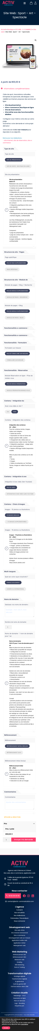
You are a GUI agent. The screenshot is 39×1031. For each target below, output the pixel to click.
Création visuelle (19, 992)
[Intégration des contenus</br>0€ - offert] (6, 446)
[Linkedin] (32, 895)
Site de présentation (14, 160)
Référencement (10, 740)
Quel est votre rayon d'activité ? (16, 577)
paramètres (24, 1024)
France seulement (13, 582)
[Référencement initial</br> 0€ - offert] (6, 774)
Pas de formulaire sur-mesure (17, 353)
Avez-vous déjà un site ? (13, 406)
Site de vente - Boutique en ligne (18, 166)
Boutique (10, 29)
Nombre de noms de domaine (15, 622)
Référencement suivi (14, 752)
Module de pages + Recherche (17, 297)
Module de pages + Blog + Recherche (18, 285)
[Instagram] (28, 895)
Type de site (9, 154)
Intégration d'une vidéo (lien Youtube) (18, 482)
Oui (8, 411)
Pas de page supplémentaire (16, 263)
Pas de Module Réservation (16, 384)
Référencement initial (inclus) (17, 746)
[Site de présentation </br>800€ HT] (6, 210)
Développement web (19, 927)
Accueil (3, 29)
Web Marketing (19, 951)
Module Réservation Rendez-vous (18, 390)
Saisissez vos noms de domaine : (17, 604)
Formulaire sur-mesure (13, 348)
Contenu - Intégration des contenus (17, 420)
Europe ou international (15, 589)
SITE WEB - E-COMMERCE (23, 29)
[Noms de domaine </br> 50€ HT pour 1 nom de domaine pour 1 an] (6, 683)
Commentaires (10, 797)
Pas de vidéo (11, 487)
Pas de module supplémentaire (17, 290)
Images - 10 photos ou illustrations (17, 509)
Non (14, 411)
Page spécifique (10, 257)
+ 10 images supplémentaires (16, 521)
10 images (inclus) (13, 515)
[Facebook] (24, 895)
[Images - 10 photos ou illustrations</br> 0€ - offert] (6, 548)
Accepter (6, 1028)
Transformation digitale (19, 973)
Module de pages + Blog (14, 305)
